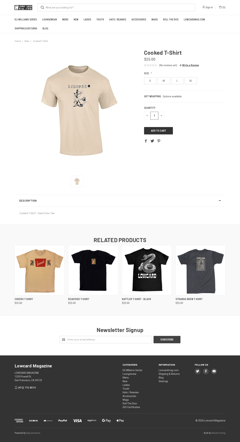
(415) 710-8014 (26, 387)
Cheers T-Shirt (24, 299)
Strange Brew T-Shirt (189, 299)
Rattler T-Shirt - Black (136, 299)
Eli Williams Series (26, 19)
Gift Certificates (131, 407)
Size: (147, 73)
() (223, 7)
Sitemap (163, 381)
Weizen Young (218, 433)
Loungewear (49, 19)
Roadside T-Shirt (78, 299)
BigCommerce (33, 433)
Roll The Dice (171, 19)
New (76, 19)
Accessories (138, 19)
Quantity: (150, 107)
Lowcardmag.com (194, 19)
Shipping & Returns (26, 28)
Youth (100, 19)
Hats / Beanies (117, 19)
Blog (45, 28)
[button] (120, 201)
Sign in (209, 7)
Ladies (87, 19)
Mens (65, 19)
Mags (154, 19)
